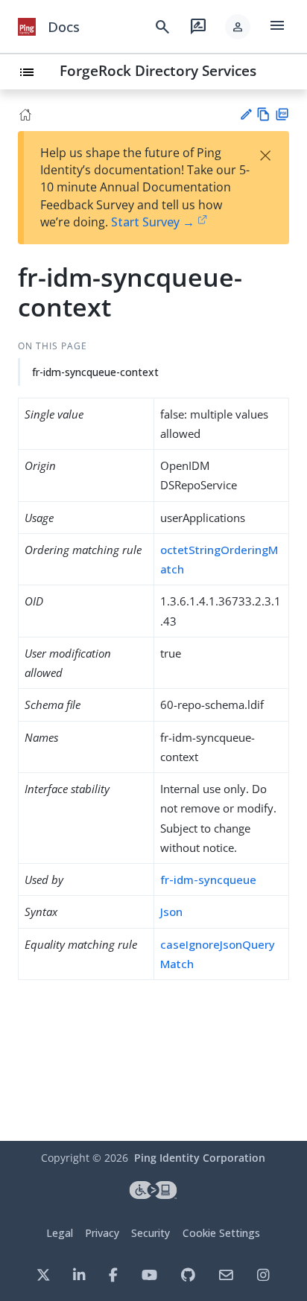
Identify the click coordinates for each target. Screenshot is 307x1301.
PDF (282, 114)
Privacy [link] (102, 1233)
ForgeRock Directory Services (158, 70)
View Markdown (263, 114)
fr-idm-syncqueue (208, 879)
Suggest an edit (245, 114)
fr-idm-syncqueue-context (95, 372)
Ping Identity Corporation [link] (199, 1158)
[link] (27, 27)
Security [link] (150, 1233)
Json (171, 911)
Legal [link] (59, 1233)
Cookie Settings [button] (221, 1233)
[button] (237, 26)
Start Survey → (152, 222)
